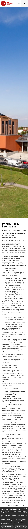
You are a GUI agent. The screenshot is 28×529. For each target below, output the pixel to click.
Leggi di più (22, 522)
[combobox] (24, 508)
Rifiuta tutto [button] (20, 526)
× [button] (26, 508)
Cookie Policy (3, 522)
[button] (19, 3)
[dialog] (14, 518)
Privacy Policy (9, 522)
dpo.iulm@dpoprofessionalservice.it (16, 265)
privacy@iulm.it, (7, 476)
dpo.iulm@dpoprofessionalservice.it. (18, 480)
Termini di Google (16, 522)
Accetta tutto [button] (7, 526)
